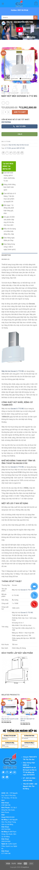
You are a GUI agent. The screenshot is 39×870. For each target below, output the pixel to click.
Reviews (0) (5, 259)
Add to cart (20, 112)
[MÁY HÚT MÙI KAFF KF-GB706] (28, 706)
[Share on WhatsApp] (3, 153)
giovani (14, 148)
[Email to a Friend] (14, 153)
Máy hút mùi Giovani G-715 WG (13, 371)
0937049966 (6, 122)
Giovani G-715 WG (17, 409)
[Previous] (5, 65)
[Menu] (3, 3)
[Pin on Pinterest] (18, 153)
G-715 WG (8, 148)
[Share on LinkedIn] (22, 153)
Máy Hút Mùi (25, 93)
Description (6, 255)
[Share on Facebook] (7, 153)
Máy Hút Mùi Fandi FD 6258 (10, 719)
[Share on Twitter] (11, 153)
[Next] (34, 65)
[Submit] (35, 18)
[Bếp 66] (19, 3)
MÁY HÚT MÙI (21, 148)
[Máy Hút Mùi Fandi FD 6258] (10, 706)
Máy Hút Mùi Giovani (23, 145)
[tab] (19, 255)
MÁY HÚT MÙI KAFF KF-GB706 (27, 720)
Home (3, 93)
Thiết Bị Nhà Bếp (13, 93)
